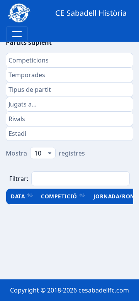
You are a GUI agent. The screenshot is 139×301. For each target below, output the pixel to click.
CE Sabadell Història (91, 13)
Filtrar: (18, 178)
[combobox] (69, 60)
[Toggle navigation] (17, 34)
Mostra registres (45, 153)
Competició (59, 196)
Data (18, 196)
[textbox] (69, 60)
